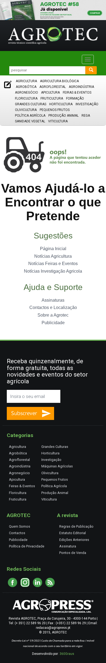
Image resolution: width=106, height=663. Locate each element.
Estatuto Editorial (72, 533)
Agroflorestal (52, 87)
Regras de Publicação (76, 526)
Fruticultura (51, 98)
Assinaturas (53, 300)
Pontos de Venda (72, 553)
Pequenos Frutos (55, 110)
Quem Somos (19, 526)
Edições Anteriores (74, 540)
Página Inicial (53, 248)
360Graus (67, 654)
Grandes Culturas (30, 104)
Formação (75, 98)
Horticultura (61, 104)
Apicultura (50, 92)
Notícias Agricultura (53, 256)
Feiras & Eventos (77, 92)
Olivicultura (26, 110)
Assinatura (67, 546)
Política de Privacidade (26, 546)
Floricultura (26, 98)
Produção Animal (63, 115)
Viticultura (58, 121)
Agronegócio (26, 92)
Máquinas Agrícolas (57, 466)
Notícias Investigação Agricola (53, 271)
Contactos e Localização (53, 307)
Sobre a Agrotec (53, 315)
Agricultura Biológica (59, 81)
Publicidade (53, 322)
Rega (86, 115)
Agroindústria (81, 87)
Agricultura (26, 81)
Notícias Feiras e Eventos (53, 263)
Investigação (87, 104)
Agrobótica (26, 87)
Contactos (17, 533)
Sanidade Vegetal (30, 121)
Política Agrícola (30, 115)
